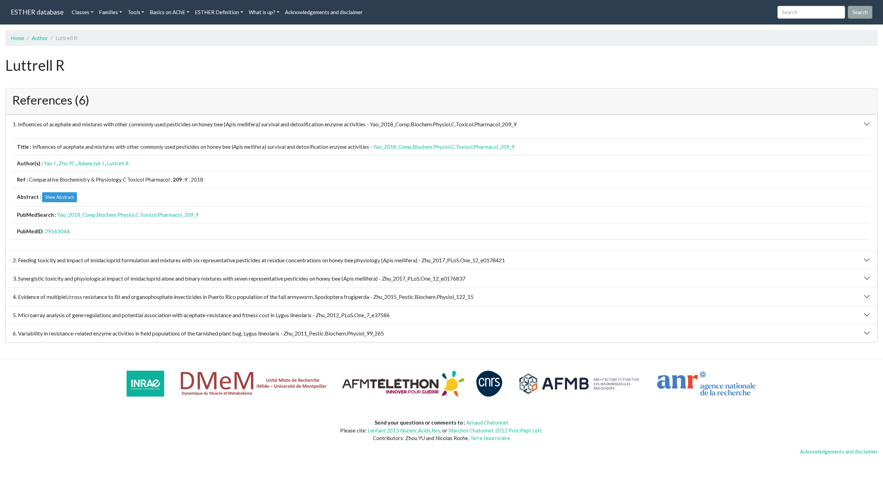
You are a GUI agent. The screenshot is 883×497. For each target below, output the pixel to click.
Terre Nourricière (490, 438)
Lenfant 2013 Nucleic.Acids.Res (404, 430)
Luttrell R (118, 163)
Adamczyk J (91, 163)
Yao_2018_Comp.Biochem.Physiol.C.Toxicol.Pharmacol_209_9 (444, 147)
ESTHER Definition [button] (217, 12)
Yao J (50, 163)
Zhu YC (67, 163)
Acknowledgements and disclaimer (324, 12)
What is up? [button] (262, 12)
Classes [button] (80, 12)
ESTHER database (37, 12)
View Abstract (59, 197)
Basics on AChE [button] (167, 12)
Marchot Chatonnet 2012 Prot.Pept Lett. (495, 430)
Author (40, 38)
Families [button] (108, 12)
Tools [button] (134, 12)
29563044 (57, 231)
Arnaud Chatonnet (487, 422)
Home (17, 38)
